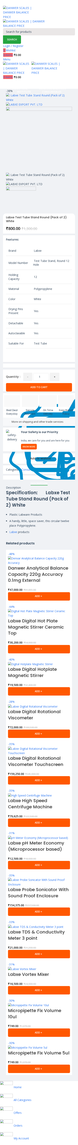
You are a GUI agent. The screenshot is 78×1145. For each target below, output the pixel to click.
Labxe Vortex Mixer (28, 974)
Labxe (13, 532)
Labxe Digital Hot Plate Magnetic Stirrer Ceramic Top (36, 627)
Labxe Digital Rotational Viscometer (34, 715)
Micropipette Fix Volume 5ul (38, 1053)
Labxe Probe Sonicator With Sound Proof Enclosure (38, 892)
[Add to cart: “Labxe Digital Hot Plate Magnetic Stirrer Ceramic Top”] (39, 649)
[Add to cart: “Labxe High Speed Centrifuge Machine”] (39, 823)
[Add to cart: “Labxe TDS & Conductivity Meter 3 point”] (39, 954)
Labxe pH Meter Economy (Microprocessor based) (36, 846)
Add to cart (39, 387)
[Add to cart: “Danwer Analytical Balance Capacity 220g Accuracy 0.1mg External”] (39, 596)
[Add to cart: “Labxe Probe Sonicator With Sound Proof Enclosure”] (39, 911)
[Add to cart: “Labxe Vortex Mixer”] (39, 990)
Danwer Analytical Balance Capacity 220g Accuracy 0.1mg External (38, 574)
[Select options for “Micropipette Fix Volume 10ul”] (39, 1032)
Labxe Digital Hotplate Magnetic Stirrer (32, 672)
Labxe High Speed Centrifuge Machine (30, 804)
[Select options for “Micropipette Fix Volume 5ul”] (39, 1069)
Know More (29, 446)
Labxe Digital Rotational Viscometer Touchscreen (35, 761)
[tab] (39, 483)
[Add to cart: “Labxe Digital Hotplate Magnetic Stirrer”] (39, 691)
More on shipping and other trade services (37, 421)
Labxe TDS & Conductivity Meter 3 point (36, 935)
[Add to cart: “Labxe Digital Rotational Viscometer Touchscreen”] (39, 780)
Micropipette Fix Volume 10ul (34, 1013)
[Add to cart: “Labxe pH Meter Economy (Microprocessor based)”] (39, 865)
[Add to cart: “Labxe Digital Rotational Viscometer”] (39, 734)
